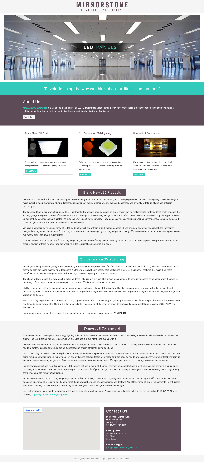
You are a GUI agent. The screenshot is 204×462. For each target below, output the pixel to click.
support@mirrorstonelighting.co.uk (50, 394)
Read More (29, 117)
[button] (19, 47)
